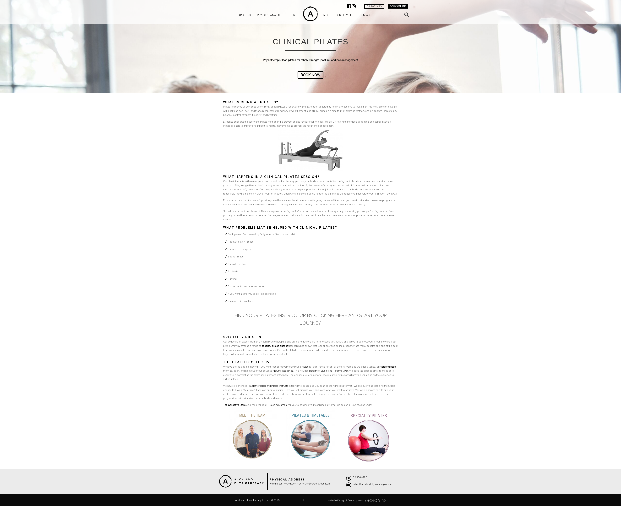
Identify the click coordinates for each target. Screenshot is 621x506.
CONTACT (365, 15)
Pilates (305, 366)
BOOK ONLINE (398, 6)
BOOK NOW (310, 75)
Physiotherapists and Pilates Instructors (269, 386)
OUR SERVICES (344, 15)
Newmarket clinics (283, 371)
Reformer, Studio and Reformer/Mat (328, 371)
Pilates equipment (277, 405)
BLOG (326, 15)
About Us (245, 15)
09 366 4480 (374, 6)
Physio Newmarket (269, 15)
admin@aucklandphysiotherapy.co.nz (372, 484)
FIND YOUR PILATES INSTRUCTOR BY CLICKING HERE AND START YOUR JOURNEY (310, 319)
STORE (292, 15)
